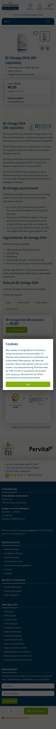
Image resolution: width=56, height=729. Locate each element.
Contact (8, 569)
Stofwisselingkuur (13, 635)
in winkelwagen (37, 711)
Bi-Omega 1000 (14, 206)
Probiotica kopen (12, 627)
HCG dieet (9, 611)
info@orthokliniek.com (13, 518)
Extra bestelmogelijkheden (17, 565)
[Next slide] (47, 48)
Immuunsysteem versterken (18, 659)
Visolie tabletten (41, 302)
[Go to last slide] (42, 48)
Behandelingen (11, 549)
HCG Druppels (11, 623)
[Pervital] (40, 450)
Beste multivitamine (14, 643)
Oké (28, 384)
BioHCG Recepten (13, 591)
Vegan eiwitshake (12, 631)
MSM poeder (10, 615)
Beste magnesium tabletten (18, 655)
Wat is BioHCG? (11, 595)
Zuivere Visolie (11, 309)
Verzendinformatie (13, 561)
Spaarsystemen (11, 557)
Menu (6, 21)
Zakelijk (8, 573)
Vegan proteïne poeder (15, 647)
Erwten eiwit (10, 619)
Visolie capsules (23, 302)
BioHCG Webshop (12, 587)
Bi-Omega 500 (14, 217)
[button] (45, 36)
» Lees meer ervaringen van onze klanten (31, 427)
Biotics (8, 302)
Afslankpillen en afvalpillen (17, 651)
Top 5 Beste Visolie (13, 639)
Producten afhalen (13, 553)
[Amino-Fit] (8, 454)
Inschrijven (10, 701)
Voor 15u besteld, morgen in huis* (29, 14)
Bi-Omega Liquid (15, 227)
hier (41, 363)
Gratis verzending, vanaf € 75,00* (22, 464)
